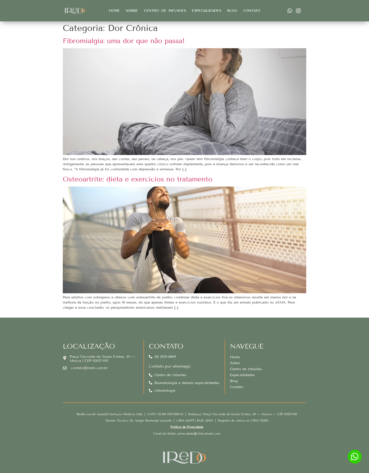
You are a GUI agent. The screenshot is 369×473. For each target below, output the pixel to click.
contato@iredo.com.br (89, 368)
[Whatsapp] (289, 10)
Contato (251, 10)
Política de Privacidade (186, 427)
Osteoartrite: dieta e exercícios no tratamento (137, 179)
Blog (232, 10)
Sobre (132, 10)
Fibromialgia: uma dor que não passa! (124, 41)
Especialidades (206, 10)
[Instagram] (298, 10)
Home (114, 10)
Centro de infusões (165, 10)
